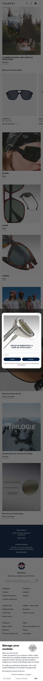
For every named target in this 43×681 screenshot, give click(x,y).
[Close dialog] (39, 315)
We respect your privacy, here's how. (13, 671)
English (12, 359)
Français (30, 359)
